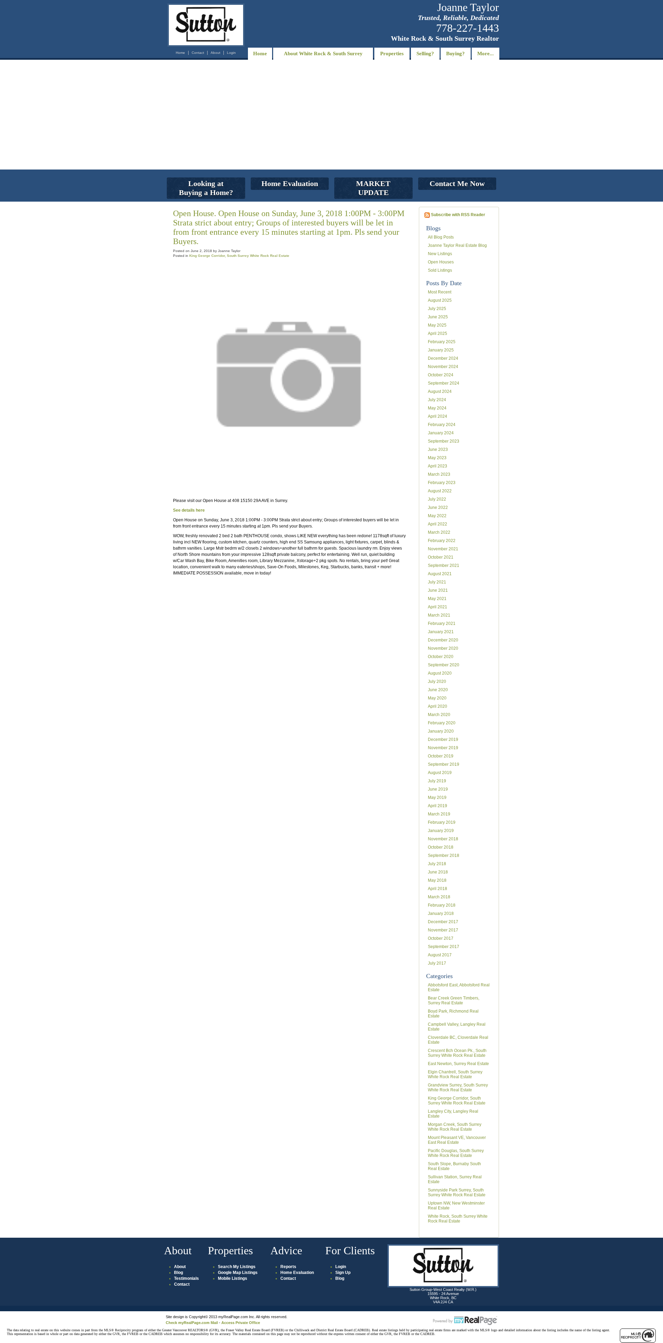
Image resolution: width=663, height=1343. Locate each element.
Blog (178, 1272)
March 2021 (439, 615)
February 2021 (441, 623)
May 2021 (437, 598)
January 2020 (441, 731)
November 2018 (443, 839)
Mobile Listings (232, 1278)
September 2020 (443, 665)
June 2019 (438, 789)
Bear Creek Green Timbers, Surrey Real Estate (453, 1000)
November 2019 (443, 747)
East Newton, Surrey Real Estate (458, 1063)
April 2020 (437, 706)
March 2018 (439, 897)
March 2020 (439, 714)
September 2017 (443, 946)
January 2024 (441, 433)
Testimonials (186, 1278)
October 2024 (440, 375)
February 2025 (441, 341)
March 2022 (439, 532)
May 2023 (437, 457)
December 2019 (443, 739)
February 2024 (441, 424)
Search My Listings (237, 1266)
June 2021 (438, 590)
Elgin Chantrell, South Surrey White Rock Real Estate (455, 1074)
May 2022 (437, 515)
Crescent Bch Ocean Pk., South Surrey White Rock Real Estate (457, 1053)
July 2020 (437, 681)
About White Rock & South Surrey (323, 53)
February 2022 (441, 540)
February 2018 (441, 905)
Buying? (455, 53)
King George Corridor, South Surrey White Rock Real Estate (457, 1100)
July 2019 (437, 781)
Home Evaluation (297, 1272)
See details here (189, 510)
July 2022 (437, 499)
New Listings (440, 253)
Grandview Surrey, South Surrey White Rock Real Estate (458, 1087)
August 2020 (440, 673)
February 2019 (441, 822)
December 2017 (443, 921)
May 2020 (437, 698)
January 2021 (441, 631)
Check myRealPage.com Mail (192, 1323)
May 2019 (437, 797)
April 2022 (437, 524)
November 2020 (443, 648)
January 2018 (441, 913)
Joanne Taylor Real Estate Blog (457, 245)
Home (180, 53)
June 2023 (438, 449)
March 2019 (439, 814)
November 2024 (443, 366)
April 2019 (437, 805)
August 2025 (440, 300)
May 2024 (437, 408)
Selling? (425, 53)
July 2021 (437, 582)
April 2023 (437, 466)
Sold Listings (440, 270)
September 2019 (443, 764)
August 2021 (440, 573)
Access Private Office (240, 1323)
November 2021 (443, 549)
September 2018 (443, 855)
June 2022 (438, 507)
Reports (288, 1266)
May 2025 (437, 325)
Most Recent (439, 292)
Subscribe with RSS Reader (457, 214)
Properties (392, 53)
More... (485, 53)
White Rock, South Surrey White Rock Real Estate (458, 1219)
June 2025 (438, 317)
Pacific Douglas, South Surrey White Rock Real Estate (456, 1153)
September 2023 (443, 441)
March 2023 (439, 474)
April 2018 (437, 888)
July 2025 (437, 308)
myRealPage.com (465, 1320)
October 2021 (440, 557)
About (215, 53)
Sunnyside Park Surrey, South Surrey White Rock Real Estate (457, 1192)
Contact (198, 53)
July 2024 (437, 399)
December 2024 (443, 358)
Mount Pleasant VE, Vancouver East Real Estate (457, 1140)
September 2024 (443, 383)
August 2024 (440, 391)
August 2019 (440, 772)
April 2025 (437, 333)
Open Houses (441, 262)
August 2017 (440, 955)
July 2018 (437, 863)
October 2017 (440, 938)
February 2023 (441, 482)
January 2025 (441, 350)
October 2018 (440, 847)
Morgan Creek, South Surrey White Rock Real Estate (454, 1127)
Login (231, 53)
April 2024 (437, 416)
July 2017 (437, 963)
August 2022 (440, 491)
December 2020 (443, 640)
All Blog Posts (441, 237)
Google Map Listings (238, 1272)
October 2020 (440, 656)
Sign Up (342, 1272)
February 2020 (441, 723)
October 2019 (440, 756)
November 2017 (443, 930)
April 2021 (437, 607)
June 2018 (438, 872)
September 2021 (443, 565)
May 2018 (437, 880)
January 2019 (441, 830)
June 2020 (438, 689)
